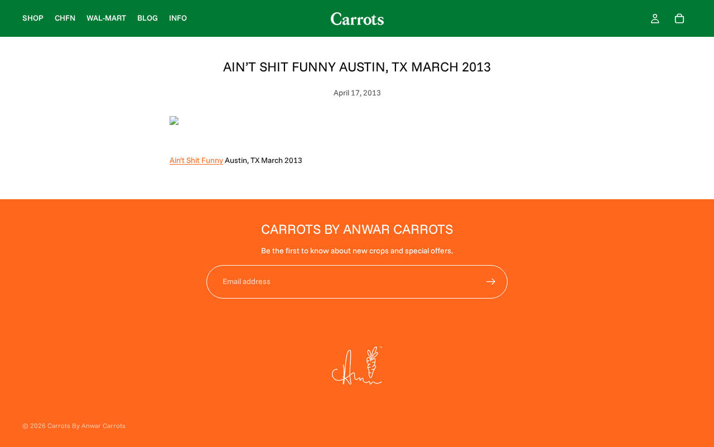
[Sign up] (491, 282)
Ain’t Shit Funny (196, 160)
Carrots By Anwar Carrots (86, 425)
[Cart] (679, 18)
